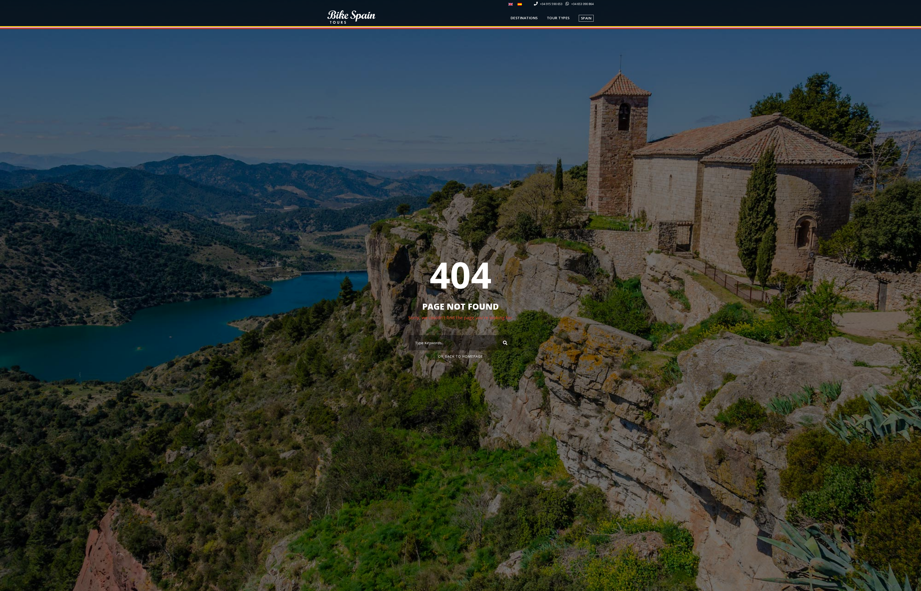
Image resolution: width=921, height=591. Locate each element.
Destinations (524, 17)
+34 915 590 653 (551, 4)
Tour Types (558, 17)
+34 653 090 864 (582, 4)
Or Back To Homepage (460, 356)
